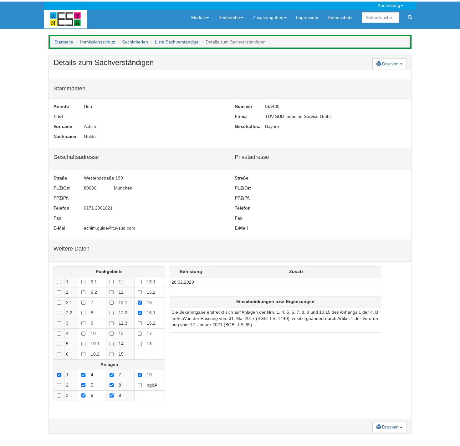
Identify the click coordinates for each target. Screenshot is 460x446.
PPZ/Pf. (61, 197)
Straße (60, 177)
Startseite (63, 41)
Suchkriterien (135, 41)
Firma (241, 116)
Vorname (63, 126)
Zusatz (296, 271)
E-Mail (60, 228)
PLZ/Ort (62, 187)
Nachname (64, 136)
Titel (58, 116)
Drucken (390, 63)
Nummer (243, 106)
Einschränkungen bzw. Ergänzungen (275, 301)
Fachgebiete (109, 271)
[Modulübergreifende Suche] (410, 17)
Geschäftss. (245, 126)
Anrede (61, 106)
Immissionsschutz (97, 41)
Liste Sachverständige (177, 41)
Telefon (61, 207)
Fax (57, 217)
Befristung (191, 271)
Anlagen (109, 364)
